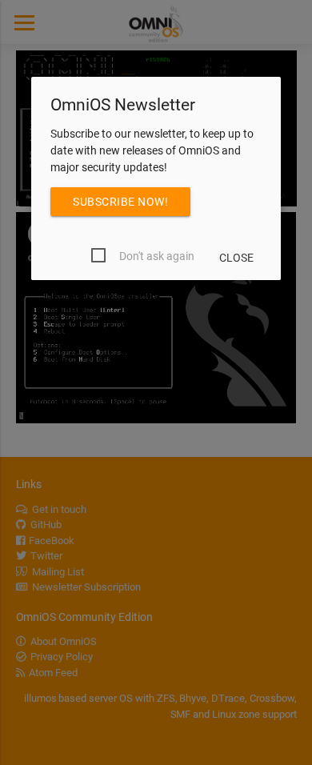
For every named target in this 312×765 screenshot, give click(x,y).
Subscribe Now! (120, 201)
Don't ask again (156, 256)
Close (236, 257)
